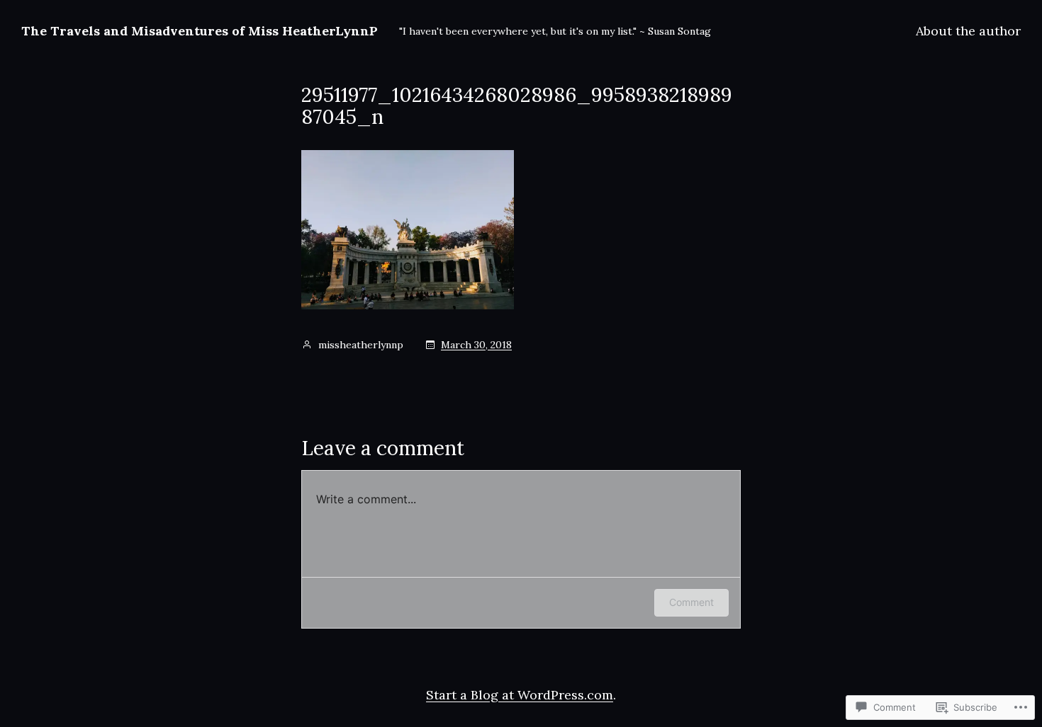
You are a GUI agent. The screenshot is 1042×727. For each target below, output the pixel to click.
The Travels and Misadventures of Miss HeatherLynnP (199, 31)
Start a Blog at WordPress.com (519, 695)
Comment (691, 602)
